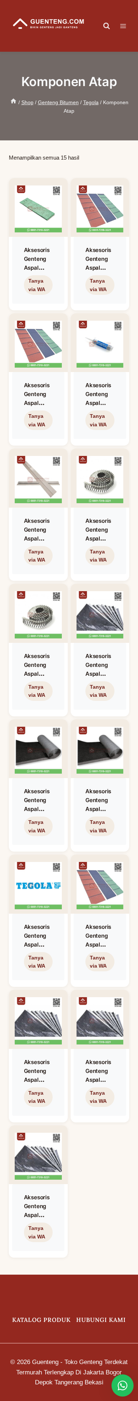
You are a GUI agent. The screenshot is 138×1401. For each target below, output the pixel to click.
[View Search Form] (106, 26)
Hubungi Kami (101, 1319)
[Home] (13, 102)
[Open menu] (127, 25)
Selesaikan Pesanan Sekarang (37, 301)
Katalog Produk (41, 1319)
